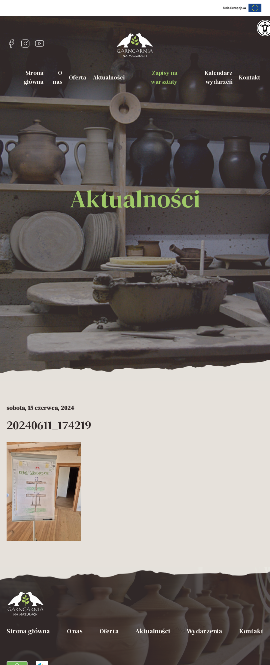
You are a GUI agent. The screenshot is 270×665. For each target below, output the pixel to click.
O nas (57, 77)
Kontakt (249, 77)
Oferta (77, 77)
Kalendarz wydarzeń (218, 77)
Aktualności (109, 77)
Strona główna (33, 77)
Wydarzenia (204, 631)
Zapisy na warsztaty (164, 77)
